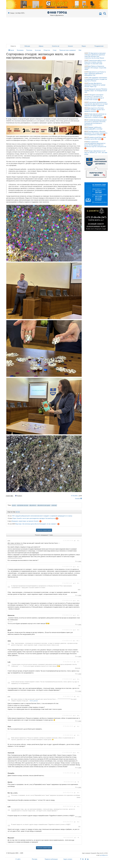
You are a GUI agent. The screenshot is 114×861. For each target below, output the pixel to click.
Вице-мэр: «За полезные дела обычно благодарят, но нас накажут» (36, 524)
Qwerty (78, 797)
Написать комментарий (44, 530)
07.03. (74, 495)
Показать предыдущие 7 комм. (44, 535)
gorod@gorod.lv (104, 855)
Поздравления (98, 46)
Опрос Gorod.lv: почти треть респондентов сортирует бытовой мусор (33, 518)
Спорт (55, 50)
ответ (79, 561)
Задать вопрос (67, 859)
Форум (84, 46)
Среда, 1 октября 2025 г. (17, 13)
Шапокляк (77, 668)
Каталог (70, 46)
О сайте (17, 859)
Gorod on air (55, 46)
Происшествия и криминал (67, 50)
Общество (47, 50)
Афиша (41, 46)
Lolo (79, 685)
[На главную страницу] (8, 13)
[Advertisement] (57, 30)
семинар (53, 505)
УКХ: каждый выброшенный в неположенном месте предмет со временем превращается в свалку (42, 516)
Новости (13, 46)
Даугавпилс (32, 505)
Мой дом (27, 46)
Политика (29, 50)
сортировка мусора (22, 505)
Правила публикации (51, 859)
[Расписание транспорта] (100, 14)
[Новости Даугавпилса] (57, 12)
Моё (80, 50)
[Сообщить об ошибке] (81, 498)
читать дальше (34, 700)
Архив (12, 50)
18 (57, 518)
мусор (14, 505)
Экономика (20, 50)
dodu (78, 589)
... (79, 741)
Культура (38, 50)
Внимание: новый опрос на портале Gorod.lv (25, 521)
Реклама (34, 859)
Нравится (8, 495)
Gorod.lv (77, 498)
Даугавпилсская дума (43, 505)
